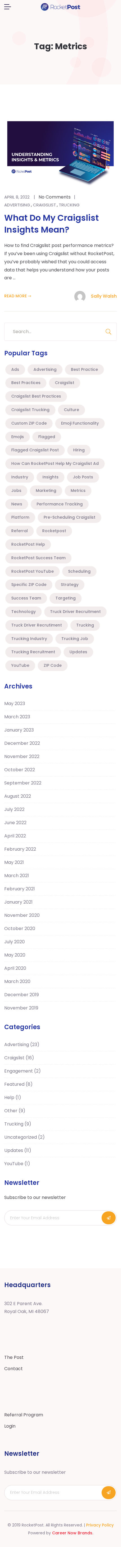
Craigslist (44, 205)
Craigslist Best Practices (36, 396)
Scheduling (79, 571)
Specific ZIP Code (28, 584)
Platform (20, 517)
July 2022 (14, 809)
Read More (15, 296)
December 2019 (21, 994)
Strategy (70, 584)
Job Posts (83, 477)
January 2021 (18, 902)
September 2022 (22, 783)
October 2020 (19, 928)
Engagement (22, 1071)
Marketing (46, 490)
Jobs (16, 490)
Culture (71, 410)
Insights (50, 477)
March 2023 (17, 717)
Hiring (79, 450)
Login (9, 1426)
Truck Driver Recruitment (75, 611)
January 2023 (19, 730)
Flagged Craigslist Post (35, 450)
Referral (19, 531)
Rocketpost (54, 531)
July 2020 (14, 942)
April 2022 (15, 836)
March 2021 (16, 875)
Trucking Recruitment (33, 652)
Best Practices (26, 382)
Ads (15, 369)
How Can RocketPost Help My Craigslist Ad (55, 463)
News (16, 504)
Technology (23, 611)
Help (12, 1097)
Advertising (17, 205)
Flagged (46, 437)
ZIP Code (53, 665)
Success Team (26, 598)
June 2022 (15, 822)
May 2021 (14, 862)
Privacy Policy (100, 1525)
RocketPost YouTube (32, 571)
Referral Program (23, 1415)
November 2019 (21, 1008)
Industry (19, 477)
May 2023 (14, 703)
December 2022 (22, 743)
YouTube (20, 665)
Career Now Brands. (72, 1533)
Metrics (78, 490)
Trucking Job (74, 638)
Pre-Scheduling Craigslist (69, 517)
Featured (18, 1084)
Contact (13, 1368)
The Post (14, 1357)
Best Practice (84, 369)
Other (14, 1110)
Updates (78, 652)
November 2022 (21, 756)
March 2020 (17, 981)
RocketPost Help (28, 544)
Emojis (17, 437)
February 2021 (19, 889)
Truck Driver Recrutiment (36, 625)
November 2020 (22, 915)
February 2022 (20, 849)
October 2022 (19, 769)
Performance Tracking (60, 504)
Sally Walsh (103, 296)
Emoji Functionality (80, 423)
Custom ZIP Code (29, 423)
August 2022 (17, 796)
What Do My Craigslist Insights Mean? (51, 224)
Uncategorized (24, 1137)
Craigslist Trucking (30, 410)
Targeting (65, 598)
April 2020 (15, 968)
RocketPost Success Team (38, 558)
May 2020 (14, 955)
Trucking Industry (29, 638)
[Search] (108, 332)
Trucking (69, 205)
